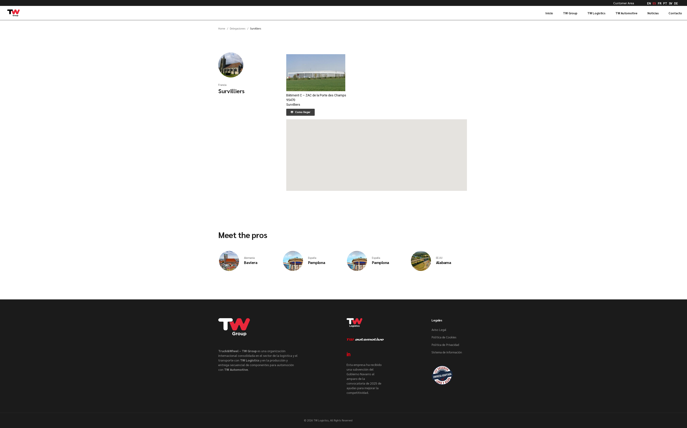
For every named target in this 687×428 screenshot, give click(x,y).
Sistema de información (447, 352)
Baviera (250, 262)
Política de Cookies (444, 337)
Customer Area (623, 3)
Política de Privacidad (445, 345)
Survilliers (231, 90)
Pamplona (316, 262)
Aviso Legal (439, 330)
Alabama (443, 262)
